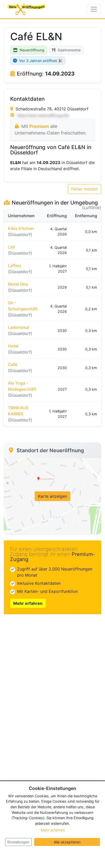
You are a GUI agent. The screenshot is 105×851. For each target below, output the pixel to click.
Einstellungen (18, 842)
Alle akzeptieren (67, 842)
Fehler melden (84, 189)
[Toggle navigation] (94, 9)
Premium (39, 126)
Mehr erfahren (28, 603)
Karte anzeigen (52, 496)
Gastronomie (69, 50)
